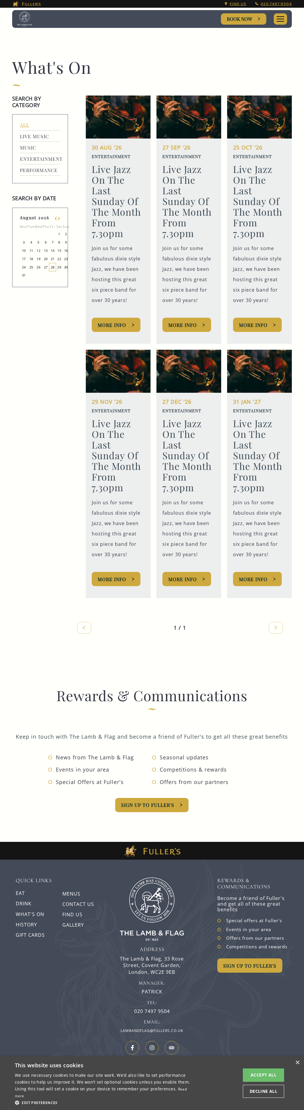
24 (24, 267)
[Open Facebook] (132, 1048)
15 (59, 250)
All (24, 125)
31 (24, 275)
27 (46, 267)
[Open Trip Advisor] (171, 1048)
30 (66, 267)
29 (59, 267)
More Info (112, 325)
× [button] (297, 1062)
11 (31, 250)
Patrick (152, 992)
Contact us (78, 904)
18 (31, 259)
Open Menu (280, 19)
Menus (71, 893)
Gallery (73, 925)
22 (59, 259)
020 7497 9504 (276, 4)
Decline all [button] (263, 1091)
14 (53, 250)
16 (66, 250)
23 (66, 259)
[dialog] (152, 1083)
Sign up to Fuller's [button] (249, 966)
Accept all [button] (263, 1075)
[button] (103, 1102)
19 (38, 259)
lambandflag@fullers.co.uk (152, 1030)
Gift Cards (30, 935)
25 (31, 267)
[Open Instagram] (152, 1048)
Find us (238, 4)
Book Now (239, 19)
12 (38, 250)
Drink (23, 903)
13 (46, 250)
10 (24, 250)
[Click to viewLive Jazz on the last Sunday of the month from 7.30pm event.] (118, 117)
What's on (30, 914)
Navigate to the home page (28, 19)
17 (24, 259)
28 (53, 267)
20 (46, 259)
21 (53, 259)
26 (38, 267)
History (26, 924)
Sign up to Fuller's (147, 805)
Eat (20, 893)
